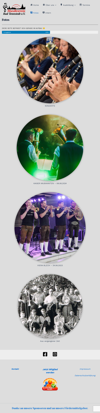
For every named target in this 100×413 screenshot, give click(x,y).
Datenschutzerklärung (85, 375)
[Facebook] (45, 354)
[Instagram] (54, 354)
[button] (55, 5)
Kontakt (15, 369)
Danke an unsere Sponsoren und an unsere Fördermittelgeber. (50, 408)
